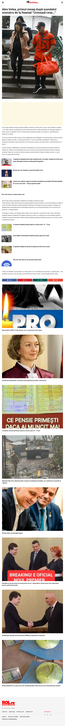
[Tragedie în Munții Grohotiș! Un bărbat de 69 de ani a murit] (7, 252)
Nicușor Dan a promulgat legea (12, 533)
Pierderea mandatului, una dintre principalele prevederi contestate (24, 380)
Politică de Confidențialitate (9, 719)
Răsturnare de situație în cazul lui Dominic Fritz (28, 170)
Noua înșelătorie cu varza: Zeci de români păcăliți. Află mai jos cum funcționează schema (31, 686)
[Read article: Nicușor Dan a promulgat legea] (32, 509)
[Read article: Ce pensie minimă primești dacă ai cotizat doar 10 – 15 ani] (32, 406)
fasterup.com (20, 711)
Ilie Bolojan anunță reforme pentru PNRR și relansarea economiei (23, 635)
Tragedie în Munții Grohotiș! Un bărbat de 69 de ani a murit (31, 246)
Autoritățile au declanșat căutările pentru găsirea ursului (31, 235)
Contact (13, 708)
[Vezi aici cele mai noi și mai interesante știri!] (7, 265)
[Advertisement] (32, 114)
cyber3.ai (4, 711)
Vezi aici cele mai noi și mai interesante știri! (27, 260)
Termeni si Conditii (13, 716)
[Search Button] (62, 2)
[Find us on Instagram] (47, 715)
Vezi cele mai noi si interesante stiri (13, 194)
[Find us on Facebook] (44, 715)
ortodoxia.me (29, 711)
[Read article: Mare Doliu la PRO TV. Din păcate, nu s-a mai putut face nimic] (32, 306)
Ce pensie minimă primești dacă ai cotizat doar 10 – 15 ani (31, 224)
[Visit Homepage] (32, 2)
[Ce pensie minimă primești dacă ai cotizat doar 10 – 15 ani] (7, 230)
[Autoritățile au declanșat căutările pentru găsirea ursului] (7, 241)
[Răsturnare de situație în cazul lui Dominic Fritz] (7, 176)
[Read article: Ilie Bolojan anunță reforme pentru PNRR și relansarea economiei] (32, 611)
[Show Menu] (3, 2)
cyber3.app (12, 711)
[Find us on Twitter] (50, 715)
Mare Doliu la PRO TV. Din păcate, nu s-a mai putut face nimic (22, 330)
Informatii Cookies (25, 716)
